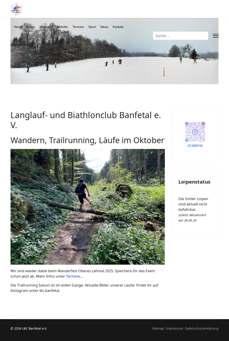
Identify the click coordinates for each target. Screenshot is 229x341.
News (104, 27)
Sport (92, 27)
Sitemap (158, 328)
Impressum (174, 328)
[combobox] (180, 35)
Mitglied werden (22, 44)
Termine (78, 27)
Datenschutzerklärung (201, 328)
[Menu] (215, 36)
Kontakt (118, 27)
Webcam (46, 27)
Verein (18, 27)
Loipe (31, 27)
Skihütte (62, 27)
